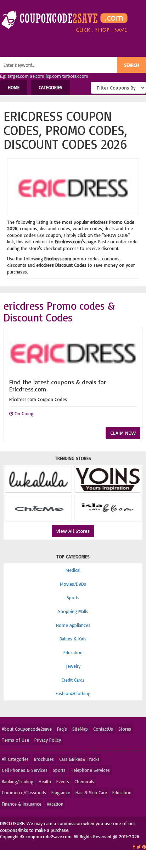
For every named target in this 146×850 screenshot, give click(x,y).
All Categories (15, 759)
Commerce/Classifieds (24, 792)
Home (13, 87)
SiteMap (80, 729)
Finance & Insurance (21, 804)
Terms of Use (15, 740)
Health (45, 781)
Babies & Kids (73, 638)
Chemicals (84, 781)
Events (62, 781)
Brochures (44, 759)
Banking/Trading (17, 781)
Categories (50, 87)
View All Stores (73, 531)
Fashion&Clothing (73, 693)
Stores (124, 729)
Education (73, 652)
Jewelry (73, 666)
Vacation (55, 804)
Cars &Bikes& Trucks (79, 759)
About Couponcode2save (27, 729)
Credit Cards (73, 680)
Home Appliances (73, 625)
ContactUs (103, 729)
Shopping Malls (73, 611)
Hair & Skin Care (91, 792)
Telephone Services (90, 770)
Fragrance (60, 792)
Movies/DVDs (73, 584)
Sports (73, 597)
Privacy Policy (47, 740)
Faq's (62, 729)
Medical (73, 570)
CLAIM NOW (123, 433)
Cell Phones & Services (24, 770)
